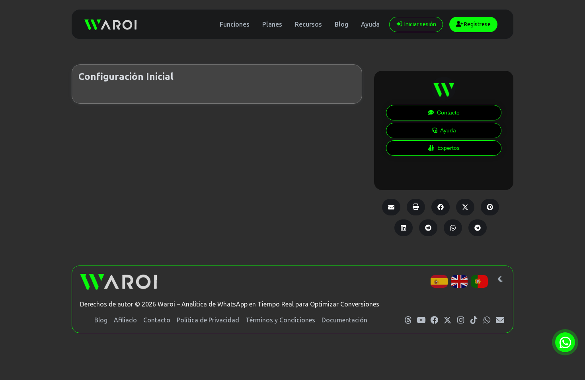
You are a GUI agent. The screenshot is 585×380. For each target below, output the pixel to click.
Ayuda (370, 24)
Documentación (344, 320)
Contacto (156, 320)
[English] (460, 280)
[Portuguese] (480, 280)
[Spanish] (439, 280)
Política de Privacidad (208, 320)
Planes (272, 24)
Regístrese (477, 24)
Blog (341, 24)
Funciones (235, 24)
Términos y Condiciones (280, 320)
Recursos (308, 24)
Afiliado (125, 320)
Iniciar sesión (419, 24)
